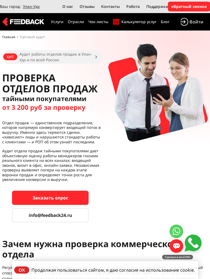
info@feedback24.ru (50, 215)
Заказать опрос (50, 198)
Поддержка (157, 6)
